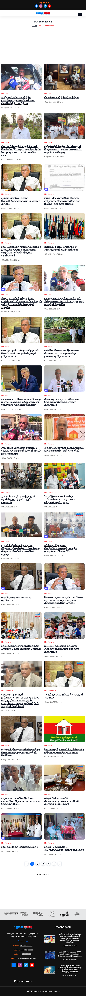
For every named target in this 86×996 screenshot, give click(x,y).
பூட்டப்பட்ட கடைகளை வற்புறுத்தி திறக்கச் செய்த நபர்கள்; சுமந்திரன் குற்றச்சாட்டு (61, 648)
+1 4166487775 (26, 945)
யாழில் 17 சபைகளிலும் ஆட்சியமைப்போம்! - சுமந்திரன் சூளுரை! (64, 848)
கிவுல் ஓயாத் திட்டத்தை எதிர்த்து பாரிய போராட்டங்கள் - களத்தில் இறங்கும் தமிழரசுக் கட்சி (20, 353)
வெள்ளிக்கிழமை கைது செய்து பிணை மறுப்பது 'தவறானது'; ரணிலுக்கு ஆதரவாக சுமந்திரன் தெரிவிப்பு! (63, 600)
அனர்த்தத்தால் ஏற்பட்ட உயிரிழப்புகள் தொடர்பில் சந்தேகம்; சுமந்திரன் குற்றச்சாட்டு (62, 402)
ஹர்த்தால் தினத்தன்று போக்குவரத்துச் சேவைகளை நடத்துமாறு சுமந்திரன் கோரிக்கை (20, 752)
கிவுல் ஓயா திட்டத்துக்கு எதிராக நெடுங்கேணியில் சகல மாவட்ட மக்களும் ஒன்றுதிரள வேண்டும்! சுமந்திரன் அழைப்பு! (21, 303)
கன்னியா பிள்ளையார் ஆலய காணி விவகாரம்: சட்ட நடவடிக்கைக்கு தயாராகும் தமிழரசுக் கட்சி (62, 353)
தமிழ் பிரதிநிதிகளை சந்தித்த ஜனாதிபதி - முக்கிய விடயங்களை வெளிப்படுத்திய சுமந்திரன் (18, 100)
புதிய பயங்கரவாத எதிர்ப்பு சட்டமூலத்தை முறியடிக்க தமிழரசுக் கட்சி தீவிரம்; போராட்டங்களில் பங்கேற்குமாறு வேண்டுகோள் (21, 251)
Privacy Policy (23, 941)
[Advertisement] (43, 48)
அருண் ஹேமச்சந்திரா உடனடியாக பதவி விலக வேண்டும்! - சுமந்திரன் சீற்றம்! (64, 449)
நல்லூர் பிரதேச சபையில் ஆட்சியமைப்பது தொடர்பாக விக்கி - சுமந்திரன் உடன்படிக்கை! (62, 801)
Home (34, 25)
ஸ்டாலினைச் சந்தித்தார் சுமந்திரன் (61, 97)
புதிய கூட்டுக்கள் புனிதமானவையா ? (19, 846)
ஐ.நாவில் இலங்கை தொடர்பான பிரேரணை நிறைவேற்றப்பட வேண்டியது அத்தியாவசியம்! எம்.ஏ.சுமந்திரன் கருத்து (20, 550)
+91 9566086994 (25, 954)
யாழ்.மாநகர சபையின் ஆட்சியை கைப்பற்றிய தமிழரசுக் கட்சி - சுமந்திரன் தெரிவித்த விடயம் (21, 801)
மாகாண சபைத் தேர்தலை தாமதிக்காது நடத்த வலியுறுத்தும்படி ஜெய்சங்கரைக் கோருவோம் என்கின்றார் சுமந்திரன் (21, 402)
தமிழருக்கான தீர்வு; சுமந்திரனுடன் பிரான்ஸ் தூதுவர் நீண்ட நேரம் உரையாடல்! (18, 499)
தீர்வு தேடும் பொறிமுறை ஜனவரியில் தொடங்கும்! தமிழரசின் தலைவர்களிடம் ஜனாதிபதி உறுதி (21, 450)
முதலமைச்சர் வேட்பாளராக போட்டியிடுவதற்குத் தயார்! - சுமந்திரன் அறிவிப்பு (20, 201)
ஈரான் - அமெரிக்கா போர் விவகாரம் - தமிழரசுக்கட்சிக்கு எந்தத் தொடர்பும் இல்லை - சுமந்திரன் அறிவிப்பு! (62, 201)
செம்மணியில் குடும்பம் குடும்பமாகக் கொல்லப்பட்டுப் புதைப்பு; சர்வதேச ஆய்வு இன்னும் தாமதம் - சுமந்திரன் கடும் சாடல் (21, 150)
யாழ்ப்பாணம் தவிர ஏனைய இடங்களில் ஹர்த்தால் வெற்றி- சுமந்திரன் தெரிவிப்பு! (21, 647)
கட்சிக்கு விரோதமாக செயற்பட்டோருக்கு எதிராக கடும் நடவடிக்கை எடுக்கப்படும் (60, 548)
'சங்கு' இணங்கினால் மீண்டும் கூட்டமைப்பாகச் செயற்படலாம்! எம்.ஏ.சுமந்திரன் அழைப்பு (59, 499)
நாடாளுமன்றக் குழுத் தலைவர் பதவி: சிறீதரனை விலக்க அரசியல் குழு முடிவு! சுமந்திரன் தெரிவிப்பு (64, 301)
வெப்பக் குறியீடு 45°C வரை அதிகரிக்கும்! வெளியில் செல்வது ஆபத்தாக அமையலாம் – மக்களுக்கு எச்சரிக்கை (70, 969)
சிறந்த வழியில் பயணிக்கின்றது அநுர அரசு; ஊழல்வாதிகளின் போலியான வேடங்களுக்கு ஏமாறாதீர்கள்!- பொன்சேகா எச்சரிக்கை (70, 938)
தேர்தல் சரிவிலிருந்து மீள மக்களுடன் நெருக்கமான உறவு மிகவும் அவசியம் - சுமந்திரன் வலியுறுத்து (63, 149)
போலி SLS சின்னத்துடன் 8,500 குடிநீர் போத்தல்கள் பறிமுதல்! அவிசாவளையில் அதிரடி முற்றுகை (70, 954)
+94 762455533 (27, 950)
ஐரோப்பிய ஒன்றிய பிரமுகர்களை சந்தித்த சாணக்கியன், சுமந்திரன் (61, 248)
